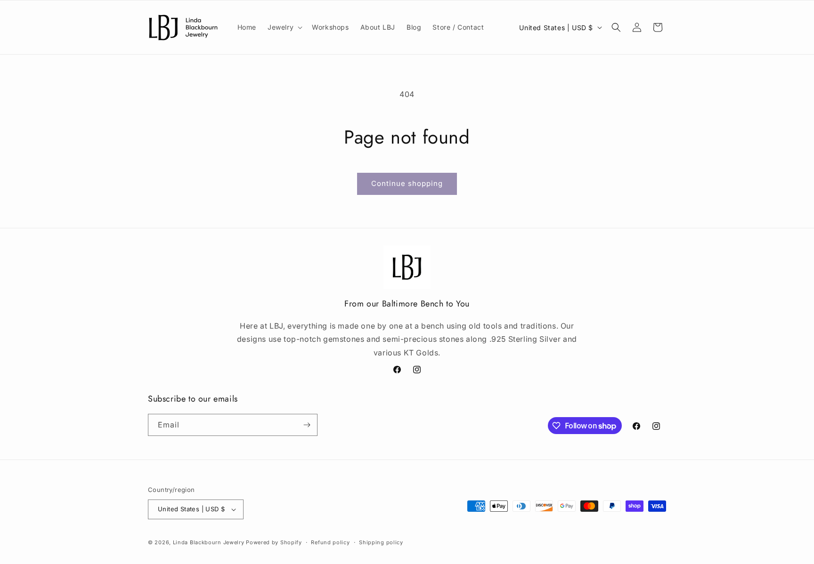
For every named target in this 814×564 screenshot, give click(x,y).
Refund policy (330, 542)
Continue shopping (407, 183)
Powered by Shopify (274, 542)
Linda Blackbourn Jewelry (208, 542)
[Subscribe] (306, 425)
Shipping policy (381, 542)
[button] (284, 27)
